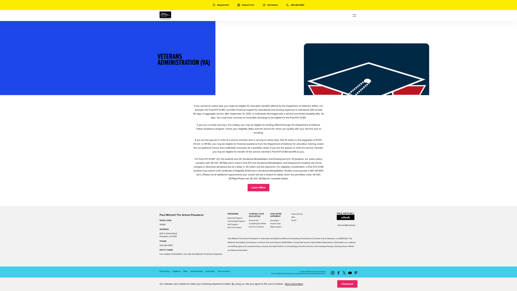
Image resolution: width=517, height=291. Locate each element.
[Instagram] (332, 272)
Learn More (258, 187)
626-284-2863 (166, 245)
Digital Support (275, 227)
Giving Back (274, 220)
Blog (293, 217)
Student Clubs (275, 224)
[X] (344, 272)
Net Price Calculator (256, 227)
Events (293, 220)
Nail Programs (233, 224)
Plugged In (176, 271)
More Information (294, 283)
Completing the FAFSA (257, 224)
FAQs (185, 271)
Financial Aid (253, 220)
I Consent (347, 284)
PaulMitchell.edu (348, 225)
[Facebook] (338, 272)
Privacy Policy (165, 271)
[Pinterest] (355, 272)
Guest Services (297, 214)
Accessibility (210, 271)
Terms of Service (224, 271)
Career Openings (196, 271)
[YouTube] (350, 272)
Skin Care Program (235, 227)
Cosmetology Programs (236, 221)
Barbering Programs (235, 218)
